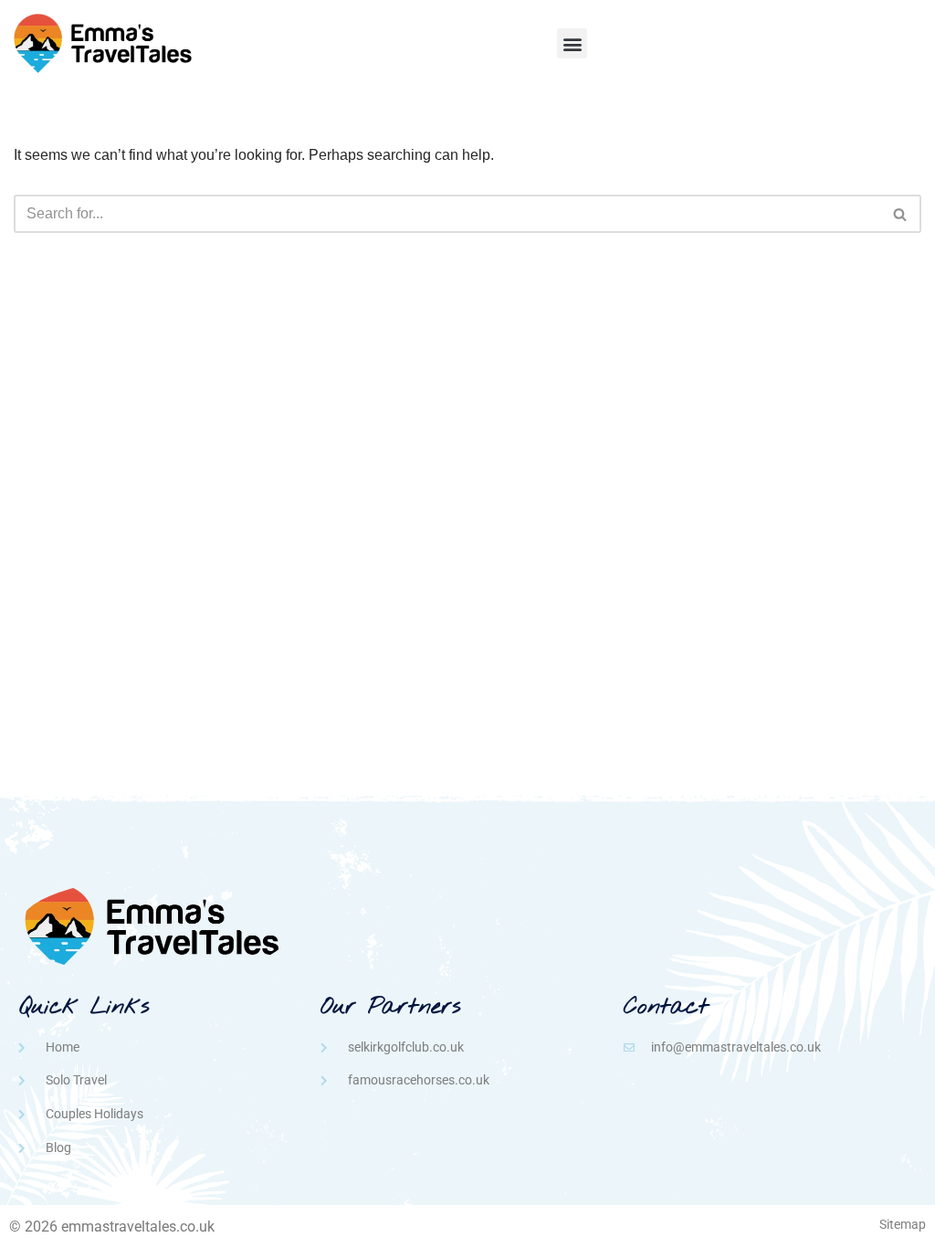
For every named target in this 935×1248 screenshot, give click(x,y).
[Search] (900, 214)
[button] (572, 43)
